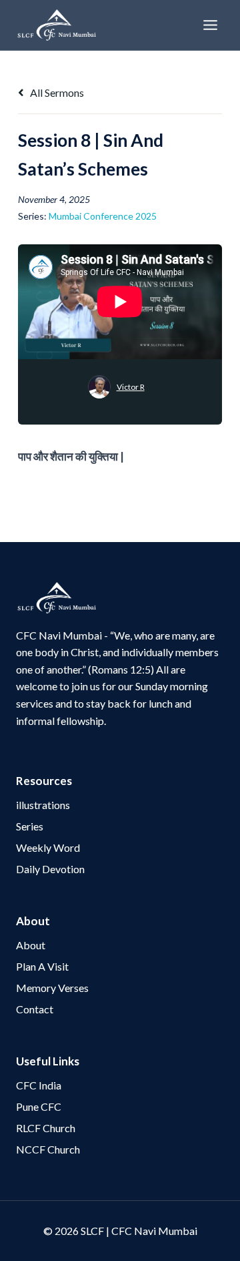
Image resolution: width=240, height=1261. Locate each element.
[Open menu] (210, 25)
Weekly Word (48, 847)
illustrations (43, 804)
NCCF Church (48, 1149)
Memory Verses (52, 987)
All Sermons (56, 92)
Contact (34, 1009)
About (30, 945)
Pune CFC (38, 1106)
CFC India (38, 1085)
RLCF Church (45, 1127)
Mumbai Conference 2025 (103, 216)
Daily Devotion (50, 868)
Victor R (131, 387)
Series (29, 826)
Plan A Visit (42, 966)
